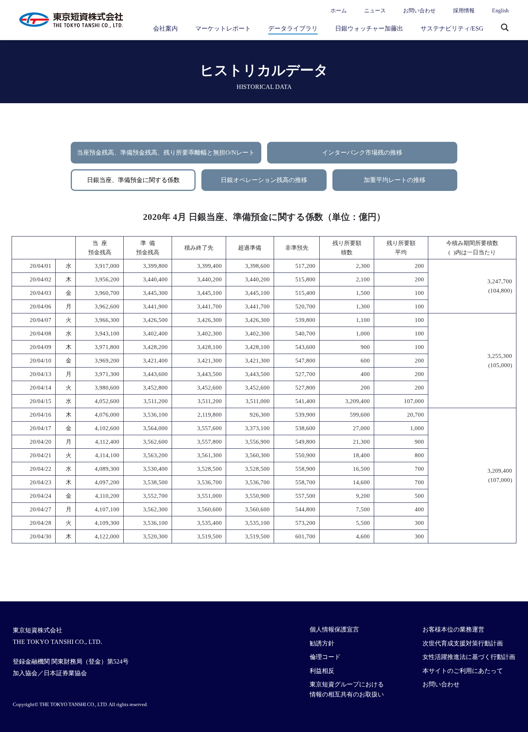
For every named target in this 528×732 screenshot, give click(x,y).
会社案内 (165, 28)
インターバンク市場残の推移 (362, 152)
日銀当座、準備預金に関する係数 (133, 180)
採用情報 (464, 11)
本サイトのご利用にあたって (462, 670)
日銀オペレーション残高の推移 (264, 180)
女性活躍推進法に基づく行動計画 (468, 657)
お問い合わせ (419, 11)
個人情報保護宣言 (334, 629)
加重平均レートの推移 (395, 180)
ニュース (375, 11)
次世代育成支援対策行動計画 (462, 643)
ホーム (338, 11)
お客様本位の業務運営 (453, 629)
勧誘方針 (322, 643)
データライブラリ (293, 28)
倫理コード (325, 657)
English (500, 11)
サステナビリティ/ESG (452, 28)
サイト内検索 (505, 28)
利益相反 (322, 670)
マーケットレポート (223, 28)
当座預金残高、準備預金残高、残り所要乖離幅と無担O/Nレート (166, 152)
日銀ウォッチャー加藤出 (369, 28)
